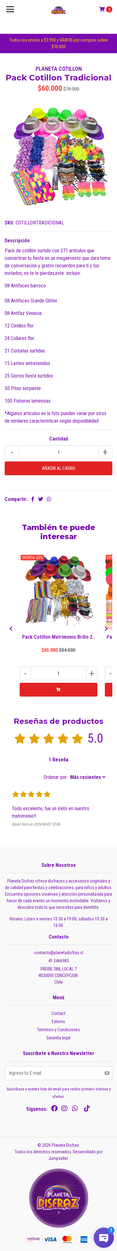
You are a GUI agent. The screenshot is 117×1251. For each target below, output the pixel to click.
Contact (58, 1013)
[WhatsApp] (75, 1109)
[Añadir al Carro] (58, 690)
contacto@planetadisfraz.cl (58, 952)
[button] (74, 777)
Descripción (17, 241)
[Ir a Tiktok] (87, 1109)
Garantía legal (58, 1037)
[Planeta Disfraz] (59, 9)
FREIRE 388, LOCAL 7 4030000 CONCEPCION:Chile (58, 975)
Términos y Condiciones (58, 1029)
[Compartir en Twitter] (40, 499)
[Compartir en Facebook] (32, 499)
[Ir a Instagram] (64, 1109)
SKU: (9, 223)
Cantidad (58, 439)
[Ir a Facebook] (54, 1109)
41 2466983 (58, 960)
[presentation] (11, 629)
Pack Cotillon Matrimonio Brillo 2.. (58, 637)
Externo (58, 1021)
